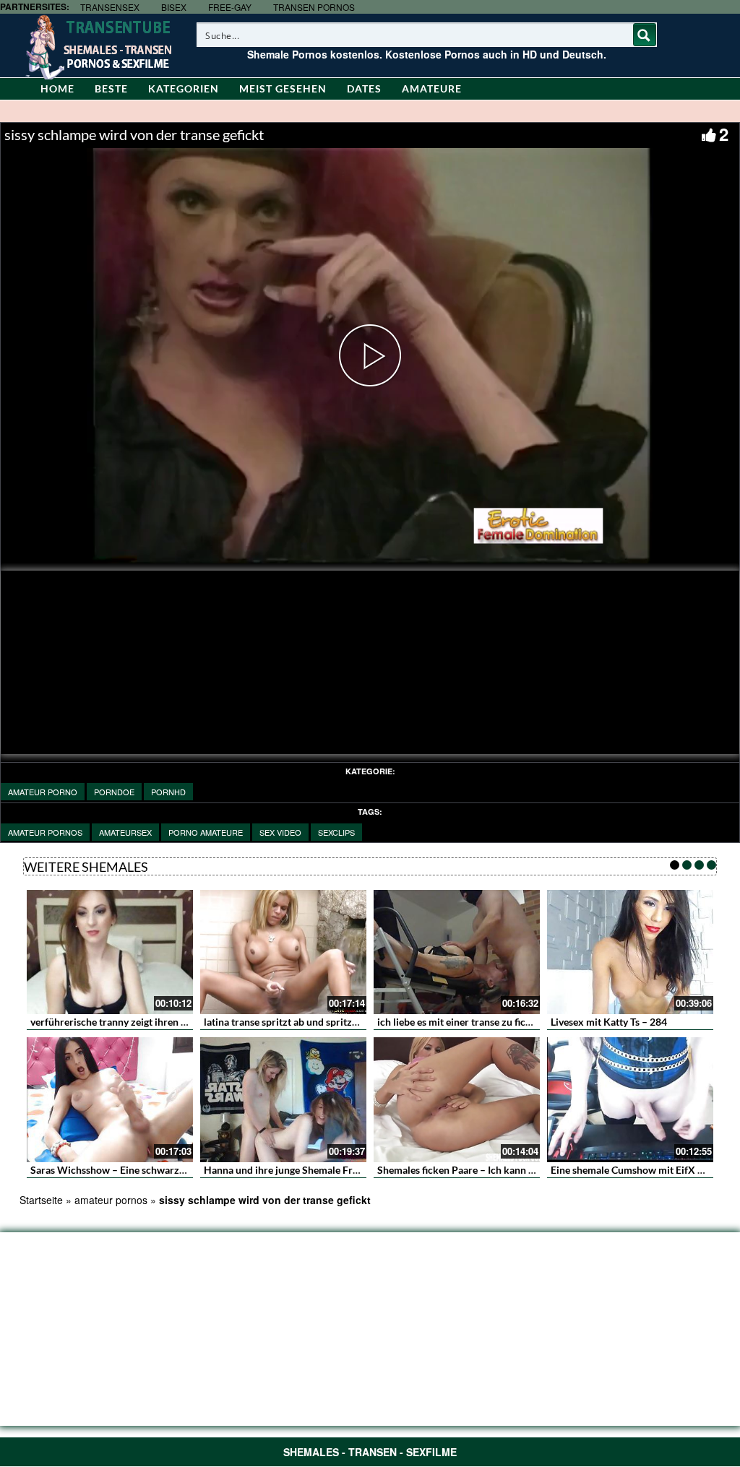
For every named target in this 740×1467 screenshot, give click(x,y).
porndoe (114, 791)
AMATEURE (432, 88)
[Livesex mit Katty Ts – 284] (630, 952)
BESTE (111, 88)
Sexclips (336, 832)
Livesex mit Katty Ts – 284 (609, 1022)
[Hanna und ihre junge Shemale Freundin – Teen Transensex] (283, 1099)
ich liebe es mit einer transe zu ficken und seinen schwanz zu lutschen (532, 1022)
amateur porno (42, 791)
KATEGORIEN (183, 88)
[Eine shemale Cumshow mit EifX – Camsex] (630, 1099)
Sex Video (280, 832)
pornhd (168, 791)
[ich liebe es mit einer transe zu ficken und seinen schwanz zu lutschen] (457, 952)
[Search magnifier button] (644, 34)
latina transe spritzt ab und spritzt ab (286, 1022)
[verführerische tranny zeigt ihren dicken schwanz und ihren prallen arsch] (110, 952)
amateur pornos (45, 832)
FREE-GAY (229, 7)
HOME (57, 88)
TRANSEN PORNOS (314, 7)
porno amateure (205, 832)
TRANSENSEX (109, 7)
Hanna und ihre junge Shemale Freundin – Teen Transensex (336, 1170)
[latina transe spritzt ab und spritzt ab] (283, 952)
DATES (364, 88)
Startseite (41, 1200)
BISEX (173, 7)
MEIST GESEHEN (283, 88)
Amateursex (125, 832)
